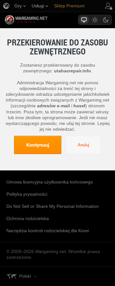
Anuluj (83, 145)
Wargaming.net (37, 20)
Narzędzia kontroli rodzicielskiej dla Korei (47, 230)
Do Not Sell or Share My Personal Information (52, 206)
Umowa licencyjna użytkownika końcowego (49, 181)
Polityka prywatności (26, 194)
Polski (25, 276)
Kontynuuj (37, 144)
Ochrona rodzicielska (27, 218)
